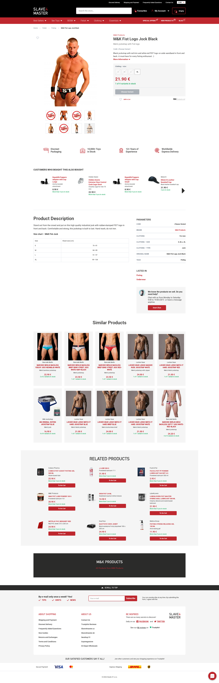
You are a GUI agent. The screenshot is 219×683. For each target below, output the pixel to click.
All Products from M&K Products (109, 568)
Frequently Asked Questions (152, 2)
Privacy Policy (44, 646)
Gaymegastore (87, 642)
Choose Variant (127, 92)
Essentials (113, 20)
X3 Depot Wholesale (89, 646)
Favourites (141, 11)
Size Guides (43, 633)
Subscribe (130, 598)
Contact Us (169, 2)
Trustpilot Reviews (88, 624)
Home (35, 28)
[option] (55, 184)
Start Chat (157, 308)
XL (137, 72)
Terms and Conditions (47, 642)
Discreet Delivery (114, 2)
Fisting (53, 28)
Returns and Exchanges (48, 637)
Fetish (83, 20)
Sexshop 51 (85, 637)
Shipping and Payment (131, 2)
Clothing (98, 20)
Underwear (141, 279)
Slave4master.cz (88, 629)
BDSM (70, 20)
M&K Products (119, 35)
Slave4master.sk (88, 633)
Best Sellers (38, 20)
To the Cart (62, 485)
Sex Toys (56, 20)
